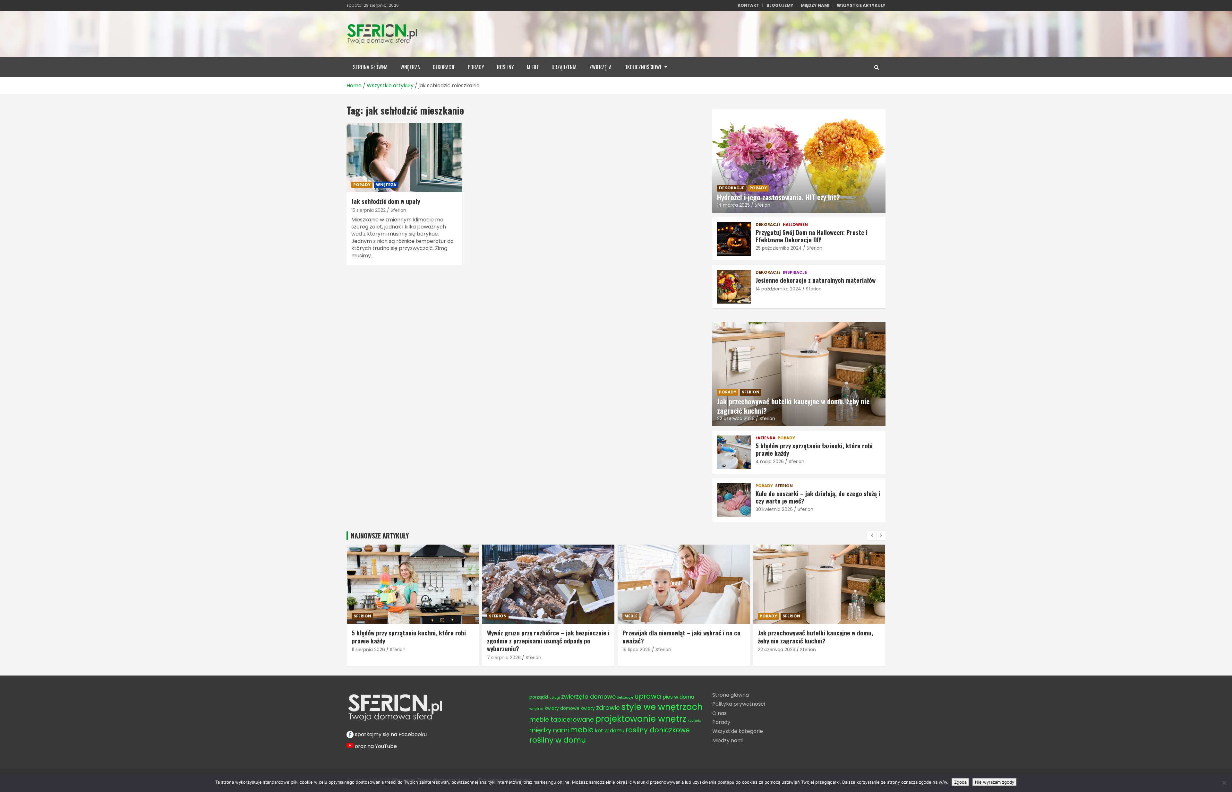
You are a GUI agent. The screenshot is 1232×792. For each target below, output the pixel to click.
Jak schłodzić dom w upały (385, 200)
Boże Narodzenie (779, 616)
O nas (719, 713)
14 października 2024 (778, 289)
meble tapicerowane (561, 719)
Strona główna (730, 695)
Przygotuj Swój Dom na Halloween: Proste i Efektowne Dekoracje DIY (812, 236)
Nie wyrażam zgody (994, 782)
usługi (554, 697)
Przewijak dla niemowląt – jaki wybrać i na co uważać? (546, 636)
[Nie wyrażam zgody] (1224, 782)
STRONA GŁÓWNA (370, 67)
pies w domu (678, 697)
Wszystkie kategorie (737, 731)
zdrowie (608, 707)
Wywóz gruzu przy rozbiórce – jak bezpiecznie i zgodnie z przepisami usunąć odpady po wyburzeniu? (413, 640)
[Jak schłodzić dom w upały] (404, 158)
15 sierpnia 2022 (368, 210)
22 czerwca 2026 (736, 418)
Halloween (795, 224)
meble (533, 67)
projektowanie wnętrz (640, 719)
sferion (750, 392)
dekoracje (444, 67)
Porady (721, 722)
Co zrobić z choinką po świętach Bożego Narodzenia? (809, 636)
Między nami (727, 740)
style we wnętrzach (662, 707)
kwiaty (588, 708)
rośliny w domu (557, 740)
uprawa (648, 696)
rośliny (505, 67)
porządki (538, 697)
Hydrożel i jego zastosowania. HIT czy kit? (778, 197)
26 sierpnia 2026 (776, 649)
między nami (549, 730)
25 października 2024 (779, 248)
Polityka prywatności (738, 704)
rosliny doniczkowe (658, 730)
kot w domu (609, 730)
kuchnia (694, 720)
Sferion (398, 210)
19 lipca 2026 (501, 649)
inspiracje (795, 272)
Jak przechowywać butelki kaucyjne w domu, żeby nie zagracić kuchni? (793, 406)
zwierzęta (600, 67)
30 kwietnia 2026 (774, 509)
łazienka (765, 438)
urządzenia (564, 67)
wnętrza (410, 67)
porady (476, 67)
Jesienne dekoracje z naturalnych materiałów (816, 279)
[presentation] (871, 535)
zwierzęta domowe (588, 697)
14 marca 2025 (733, 205)
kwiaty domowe (562, 708)
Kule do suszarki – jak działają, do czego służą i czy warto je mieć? (818, 497)
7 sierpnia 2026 (368, 657)
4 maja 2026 (770, 461)
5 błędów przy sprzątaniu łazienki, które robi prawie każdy (814, 449)
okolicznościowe (643, 67)
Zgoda (960, 782)
